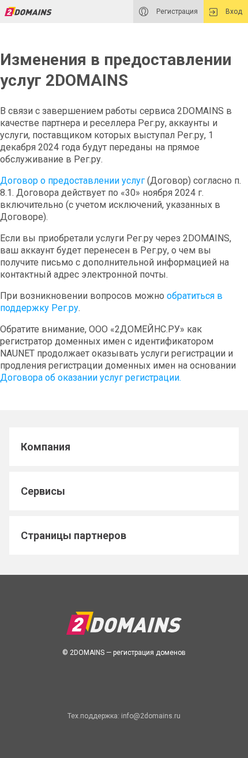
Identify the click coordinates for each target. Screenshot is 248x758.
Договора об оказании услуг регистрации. (90, 377)
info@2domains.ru (151, 716)
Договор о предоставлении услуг (72, 180)
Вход (233, 11)
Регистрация (176, 11)
